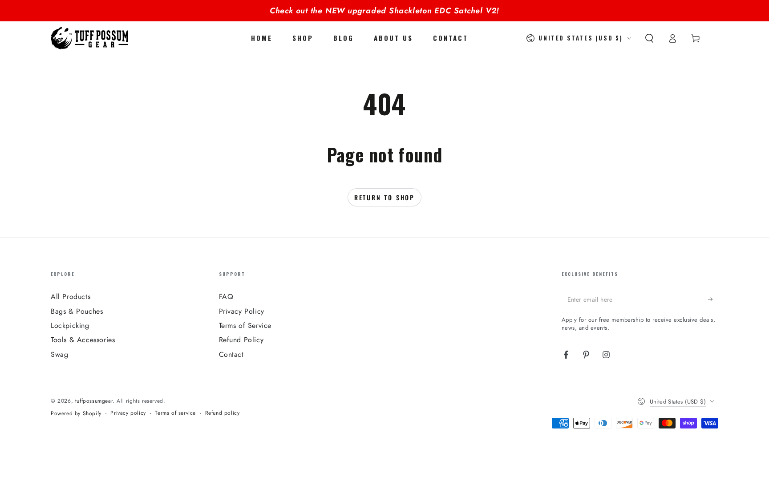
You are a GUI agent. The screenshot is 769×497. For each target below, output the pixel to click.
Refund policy (222, 413)
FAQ (226, 296)
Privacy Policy (241, 311)
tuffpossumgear (94, 401)
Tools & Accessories (83, 340)
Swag (59, 354)
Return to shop (384, 197)
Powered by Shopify (76, 413)
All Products (70, 296)
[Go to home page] (89, 38)
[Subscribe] (707, 299)
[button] (649, 38)
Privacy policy (128, 413)
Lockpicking (70, 325)
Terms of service (175, 413)
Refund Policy (241, 340)
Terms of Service (245, 325)
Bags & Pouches (77, 311)
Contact (231, 354)
